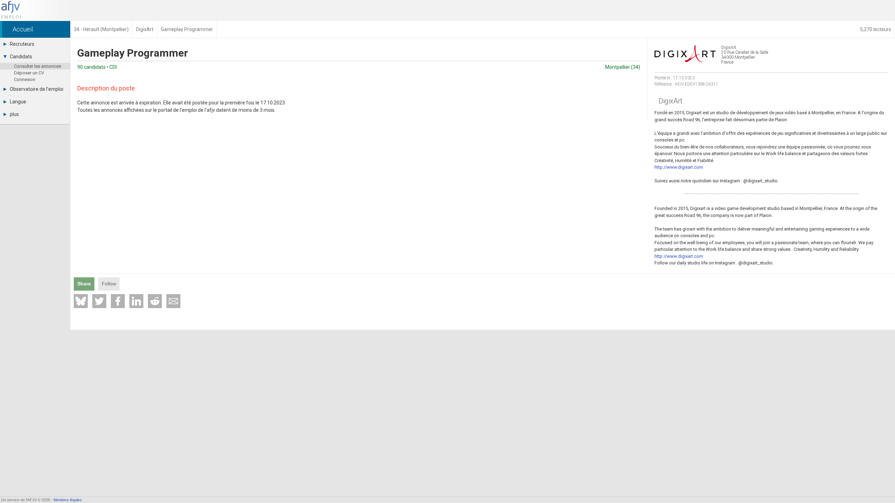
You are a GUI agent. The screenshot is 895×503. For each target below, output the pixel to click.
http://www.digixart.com (678, 167)
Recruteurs (22, 44)
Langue (18, 101)
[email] (173, 301)
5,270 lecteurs (875, 29)
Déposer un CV (29, 72)
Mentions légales (67, 500)
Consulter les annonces (37, 66)
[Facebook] (118, 301)
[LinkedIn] (136, 301)
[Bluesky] (81, 301)
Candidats (21, 56)
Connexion (24, 79)
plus (14, 114)
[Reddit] (155, 301)
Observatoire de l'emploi (36, 89)
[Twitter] (99, 301)
